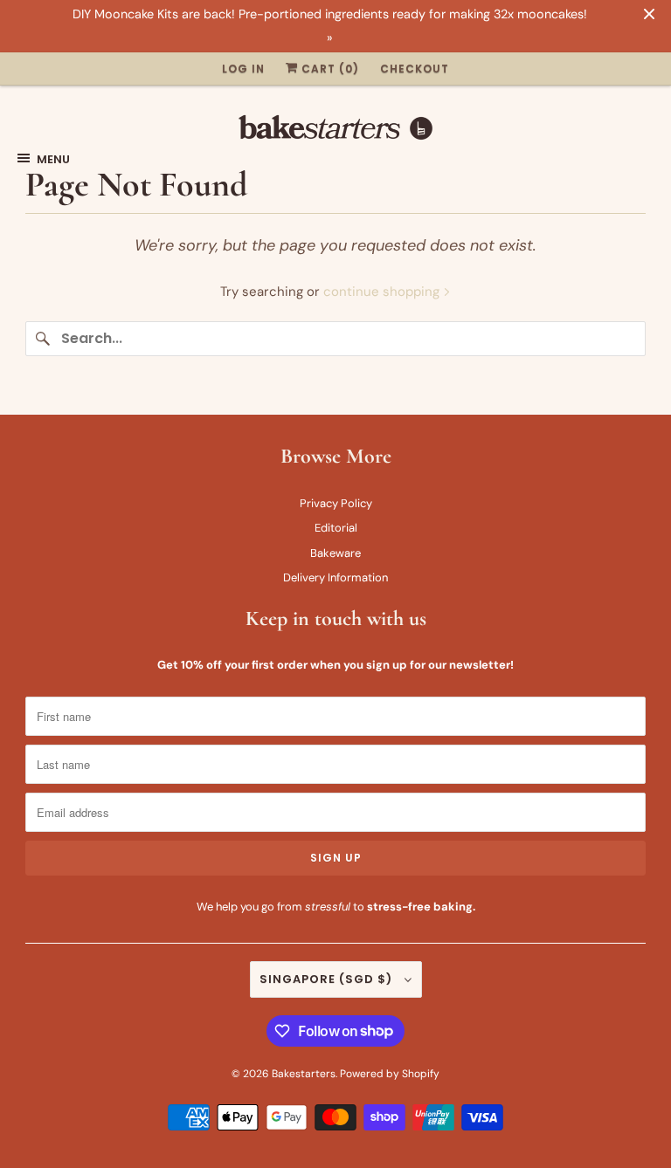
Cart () (328, 68)
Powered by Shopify (389, 1074)
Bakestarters (304, 1074)
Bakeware (335, 553)
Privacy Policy (336, 503)
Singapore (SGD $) (327, 979)
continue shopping (383, 291)
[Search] (42, 338)
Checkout (414, 68)
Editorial (336, 527)
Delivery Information (335, 577)
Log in (243, 68)
